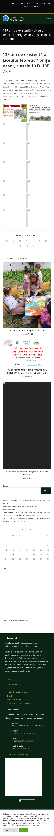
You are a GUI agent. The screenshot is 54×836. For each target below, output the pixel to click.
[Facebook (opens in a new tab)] (25, 9)
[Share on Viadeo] (27, 246)
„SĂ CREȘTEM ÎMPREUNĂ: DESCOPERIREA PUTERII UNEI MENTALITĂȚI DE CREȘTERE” (27, 371)
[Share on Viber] (33, 241)
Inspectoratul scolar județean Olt (19, 703)
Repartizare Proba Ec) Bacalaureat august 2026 (20, 506)
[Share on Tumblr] (20, 246)
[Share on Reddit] (46, 241)
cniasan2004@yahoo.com (22, 741)
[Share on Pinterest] (19, 241)
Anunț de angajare (9, 509)
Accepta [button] (23, 830)
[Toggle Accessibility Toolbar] (6, 18)
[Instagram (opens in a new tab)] (28, 9)
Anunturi (10, 688)
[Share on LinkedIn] (26, 241)
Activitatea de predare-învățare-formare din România (27, 473)
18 (13, 554)
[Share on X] (6, 241)
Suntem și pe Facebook (17, 754)
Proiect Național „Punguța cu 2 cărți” (27, 330)
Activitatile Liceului (14, 699)
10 (6, 550)
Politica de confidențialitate (17, 692)
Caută (5, 486)
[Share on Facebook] (13, 241)
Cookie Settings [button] (10, 830)
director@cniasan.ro (20, 748)
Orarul (9, 696)
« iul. (4, 568)
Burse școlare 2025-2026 (16, 685)
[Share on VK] (39, 241)
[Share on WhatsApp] (33, 246)
